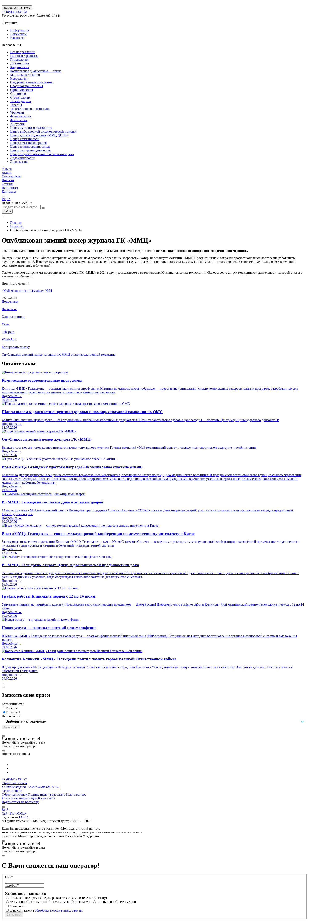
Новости (8, 180)
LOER (23, 817)
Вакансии (17, 37)
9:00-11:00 (17, 902)
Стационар (18, 93)
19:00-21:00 (128, 902)
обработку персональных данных (59, 910)
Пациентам (10, 187)
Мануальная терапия (25, 74)
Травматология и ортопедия (30, 108)
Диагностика (19, 63)
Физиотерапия (20, 116)
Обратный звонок (14, 783)
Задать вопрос (12, 790)
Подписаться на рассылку (46, 794)
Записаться (10, 727)
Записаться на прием (16, 7)
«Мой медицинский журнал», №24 (27, 290)
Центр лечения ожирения (28, 143)
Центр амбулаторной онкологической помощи (43, 131)
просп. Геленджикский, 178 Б (30, 787)
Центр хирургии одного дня (30, 150)
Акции (7, 172)
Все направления (22, 52)
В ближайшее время (25, 898)
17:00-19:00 (105, 902)
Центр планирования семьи (30, 146)
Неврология (18, 78)
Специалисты (11, 176)
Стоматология (20, 97)
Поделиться (10, 301)
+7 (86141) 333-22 (14, 11)
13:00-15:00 (61, 902)
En (8, 199)
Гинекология (19, 59)
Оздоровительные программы (31, 82)
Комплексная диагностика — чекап (35, 71)
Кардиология (19, 67)
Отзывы (7, 184)
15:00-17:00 (83, 902)
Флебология (18, 120)
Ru (4, 199)
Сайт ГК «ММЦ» (14, 813)
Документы (18, 34)
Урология (17, 112)
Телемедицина (20, 101)
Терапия (16, 105)
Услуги (7, 169)
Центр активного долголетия (31, 127)
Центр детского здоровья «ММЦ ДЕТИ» (39, 135)
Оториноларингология (26, 86)
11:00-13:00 (39, 902)
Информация (19, 30)
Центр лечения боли (24, 139)
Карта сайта (46, 798)
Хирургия (17, 124)
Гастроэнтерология (24, 56)
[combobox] (154, 721)
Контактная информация (19, 798)
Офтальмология (21, 90)
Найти (7, 211)
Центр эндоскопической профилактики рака (42, 154)
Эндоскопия (19, 161)
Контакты (9, 191)
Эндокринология (22, 158)
